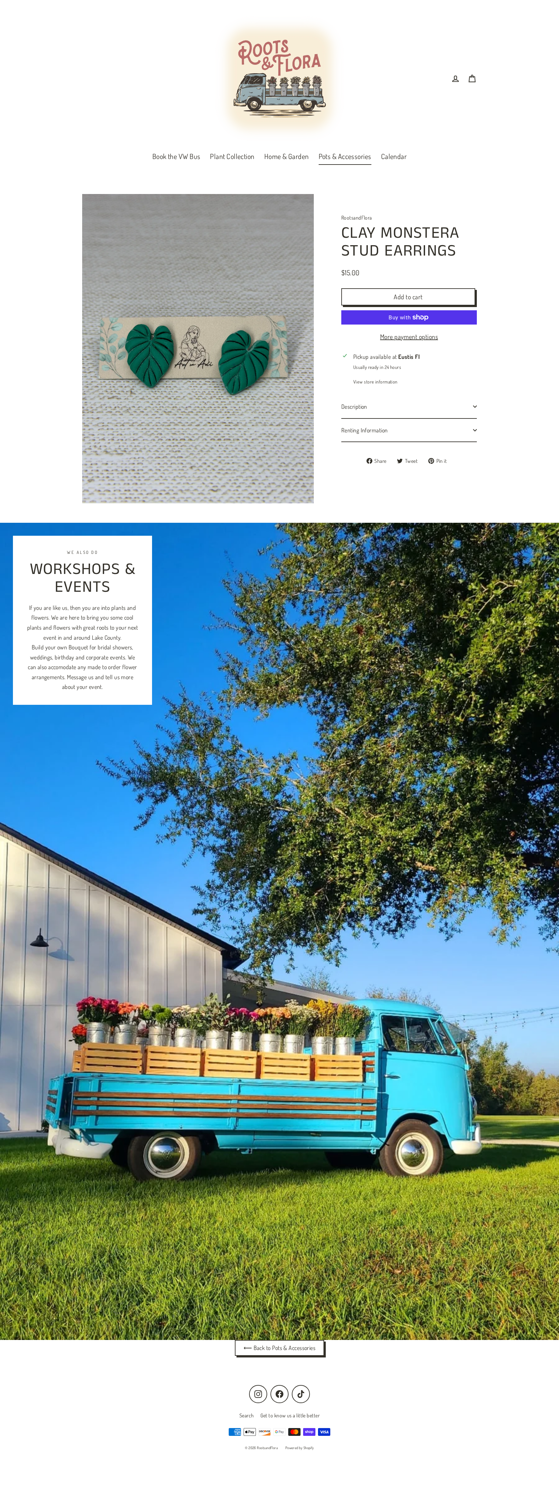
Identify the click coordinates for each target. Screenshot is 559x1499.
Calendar (394, 156)
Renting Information (364, 430)
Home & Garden (286, 156)
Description (354, 406)
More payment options (409, 336)
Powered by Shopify (299, 1448)
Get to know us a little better (290, 1415)
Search (246, 1415)
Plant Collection (232, 156)
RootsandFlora (356, 217)
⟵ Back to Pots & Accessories (280, 1347)
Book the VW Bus (176, 156)
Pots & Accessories (345, 156)
